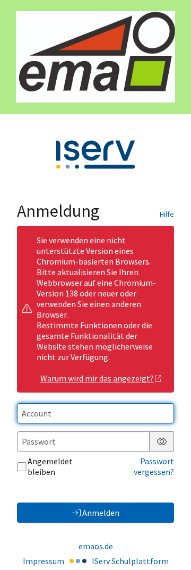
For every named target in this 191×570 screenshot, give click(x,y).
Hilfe (167, 214)
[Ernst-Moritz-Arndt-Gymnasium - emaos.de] (95, 57)
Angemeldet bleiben (50, 466)
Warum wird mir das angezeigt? (97, 378)
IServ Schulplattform (130, 561)
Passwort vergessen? (154, 466)
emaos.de (96, 546)
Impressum (43, 561)
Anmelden (100, 512)
